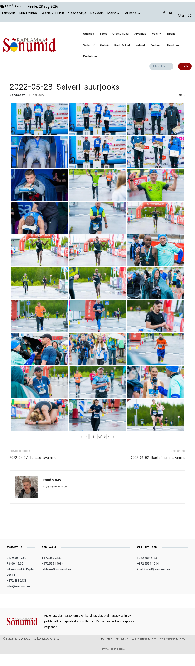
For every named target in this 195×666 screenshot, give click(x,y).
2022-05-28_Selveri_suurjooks (64, 87)
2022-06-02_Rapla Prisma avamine (158, 457)
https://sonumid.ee (54, 486)
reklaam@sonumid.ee (56, 569)
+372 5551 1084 (52, 563)
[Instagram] (170, 13)
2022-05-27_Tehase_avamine (33, 457)
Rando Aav (17, 94)
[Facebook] (164, 13)
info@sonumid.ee (18, 586)
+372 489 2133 (17, 581)
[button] (186, 15)
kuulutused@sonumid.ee (153, 569)
